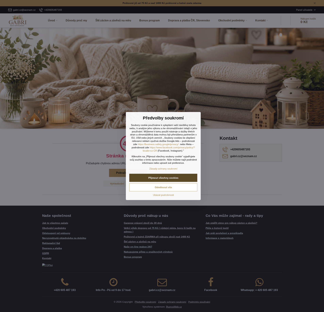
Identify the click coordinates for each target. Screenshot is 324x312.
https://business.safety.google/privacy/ (158, 144)
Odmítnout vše (163, 187)
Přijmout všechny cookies (163, 177)
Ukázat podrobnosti (163, 195)
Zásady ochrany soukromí (163, 168)
